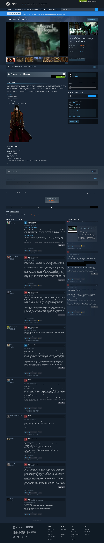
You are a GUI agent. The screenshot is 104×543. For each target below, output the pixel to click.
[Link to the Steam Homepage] (11, 5)
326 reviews (12, 439)
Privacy (72, 529)
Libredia (81, 51)
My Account (86, 536)
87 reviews (12, 347)
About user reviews (85, 193)
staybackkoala (13, 463)
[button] (9, 9)
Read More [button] (61, 245)
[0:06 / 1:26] (37, 39)
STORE (24, 4)
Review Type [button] (10, 207)
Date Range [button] (36, 207)
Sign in (9, 66)
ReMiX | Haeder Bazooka (16, 415)
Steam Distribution (52, 536)
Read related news (73, 112)
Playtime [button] (45, 207)
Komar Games (83, 49)
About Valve (63, 529)
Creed (11, 291)
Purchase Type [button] (19, 207)
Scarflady (12, 498)
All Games (8, 17)
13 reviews (12, 259)
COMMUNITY (31, 4)
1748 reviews (12, 329)
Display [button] (51, 207)
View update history (73, 110)
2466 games (12, 328)
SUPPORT (44, 4)
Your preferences (94, 193)
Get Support (86, 534)
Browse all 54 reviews (36, 520)
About (38, 4)
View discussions (73, 114)
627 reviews (12, 223)
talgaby (12, 221)
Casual (73, 102)
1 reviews (12, 465)
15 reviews (12, 382)
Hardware (63, 534)
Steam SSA (50, 531)
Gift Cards (50, 539)
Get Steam (86, 529)
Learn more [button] (92, 96)
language (94, 1)
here (30, 183)
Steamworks (50, 534)
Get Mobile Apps (87, 531)
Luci (11, 344)
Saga (11, 379)
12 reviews (12, 293)
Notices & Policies (75, 534)
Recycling (63, 536)
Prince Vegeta (13, 326)
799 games (12, 258)
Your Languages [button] (14, 211)
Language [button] (28, 207)
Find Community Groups (74, 116)
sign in (89, 1)
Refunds (73, 539)
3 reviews (12, 500)
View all (95, 178)
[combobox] (78, 9)
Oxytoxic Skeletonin (15, 256)
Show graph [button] (92, 207)
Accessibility (74, 531)
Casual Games (15, 17)
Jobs (62, 531)
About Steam (51, 529)
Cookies (73, 536)
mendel (12, 438)
